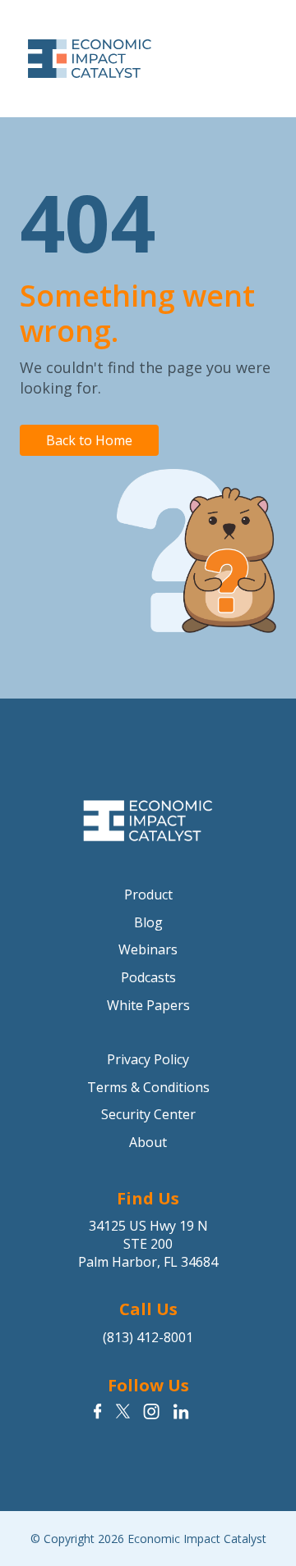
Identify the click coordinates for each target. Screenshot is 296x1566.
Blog (148, 922)
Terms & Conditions (148, 1087)
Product (148, 894)
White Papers (148, 1005)
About (148, 1142)
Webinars (148, 949)
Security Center (148, 1114)
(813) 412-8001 (148, 1337)
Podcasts (148, 977)
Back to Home (89, 440)
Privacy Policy (148, 1059)
